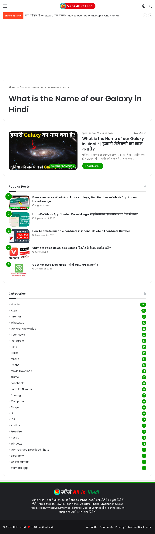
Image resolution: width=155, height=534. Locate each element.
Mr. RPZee (90, 133)
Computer (17, 401)
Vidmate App (19, 468)
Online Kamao (20, 462)
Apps (14, 310)
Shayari (15, 407)
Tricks (14, 353)
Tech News (18, 335)
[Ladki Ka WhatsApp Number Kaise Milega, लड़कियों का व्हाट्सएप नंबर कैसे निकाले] (19, 219)
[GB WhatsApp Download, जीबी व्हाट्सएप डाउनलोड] (19, 270)
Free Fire (16, 431)
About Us (91, 527)
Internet (16, 316)
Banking (16, 395)
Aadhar (15, 425)
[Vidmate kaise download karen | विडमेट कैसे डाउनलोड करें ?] (19, 253)
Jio (13, 413)
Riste (14, 347)
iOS (13, 419)
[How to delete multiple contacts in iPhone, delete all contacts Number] (19, 236)
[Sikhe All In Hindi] (77, 6)
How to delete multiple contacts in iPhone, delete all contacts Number (81, 231)
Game (15, 377)
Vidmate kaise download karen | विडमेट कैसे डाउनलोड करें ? (71, 248)
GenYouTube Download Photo (30, 450)
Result (15, 437)
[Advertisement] (77, 49)
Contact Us (106, 527)
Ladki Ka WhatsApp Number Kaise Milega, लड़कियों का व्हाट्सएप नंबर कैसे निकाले (85, 214)
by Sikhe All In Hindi (42, 527)
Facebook (17, 383)
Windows (16, 444)
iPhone (15, 365)
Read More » (92, 166)
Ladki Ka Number (21, 389)
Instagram (17, 341)
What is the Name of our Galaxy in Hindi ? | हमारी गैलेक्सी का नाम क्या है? (113, 144)
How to (15, 304)
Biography (17, 456)
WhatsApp (17, 322)
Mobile (15, 359)
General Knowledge (23, 329)
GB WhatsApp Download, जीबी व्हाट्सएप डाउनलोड (65, 265)
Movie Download (21, 371)
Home (15, 87)
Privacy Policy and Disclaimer (133, 527)
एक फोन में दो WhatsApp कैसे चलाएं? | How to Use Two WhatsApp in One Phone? (72, 15)
